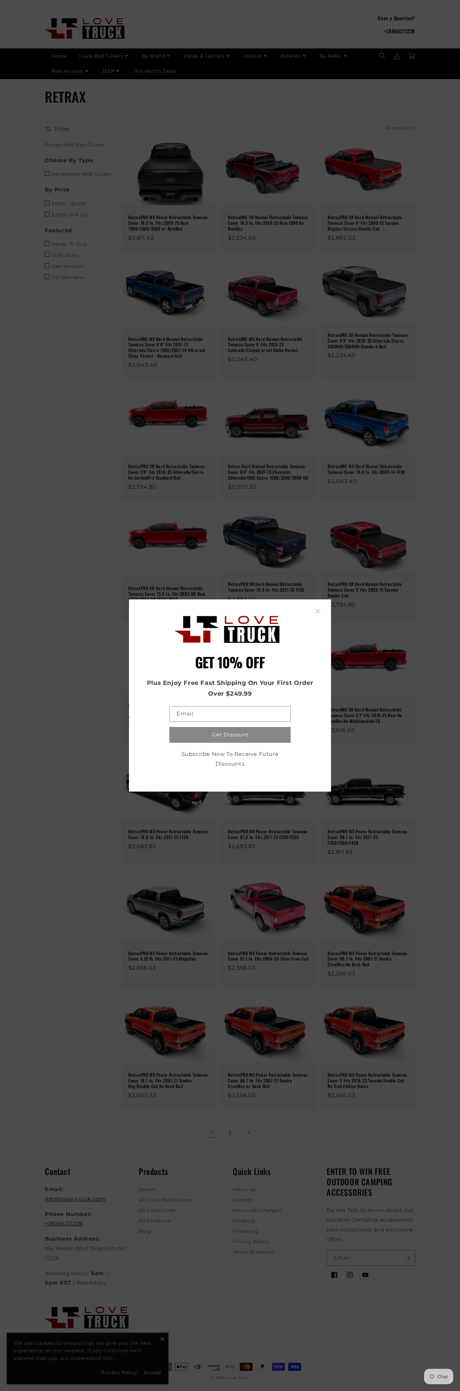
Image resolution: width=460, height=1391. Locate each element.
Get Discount (230, 734)
